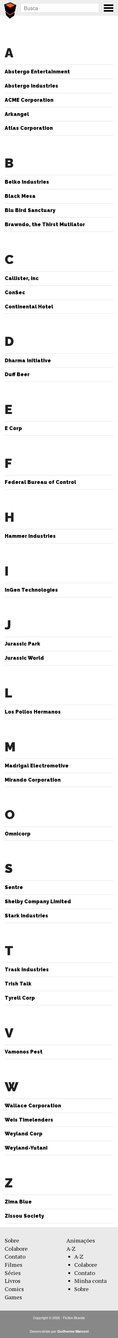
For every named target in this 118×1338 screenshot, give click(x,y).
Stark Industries (26, 916)
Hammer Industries (30, 536)
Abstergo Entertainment (37, 72)
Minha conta (90, 1280)
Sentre (14, 887)
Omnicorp (18, 834)
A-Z (71, 1248)
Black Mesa (20, 196)
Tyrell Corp (20, 998)
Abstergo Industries (31, 86)
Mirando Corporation (33, 780)
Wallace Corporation (33, 1106)
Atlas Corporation (29, 128)
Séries (13, 1273)
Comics (14, 1289)
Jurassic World (24, 658)
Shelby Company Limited (38, 901)
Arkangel (17, 114)
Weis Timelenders (29, 1120)
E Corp (13, 428)
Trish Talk (18, 984)
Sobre (12, 1240)
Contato (15, 1256)
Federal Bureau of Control (40, 482)
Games (13, 1297)
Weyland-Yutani (26, 1148)
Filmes (13, 1264)
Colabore (16, 1248)
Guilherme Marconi (73, 1331)
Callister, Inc (22, 278)
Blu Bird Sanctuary (30, 210)
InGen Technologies (31, 590)
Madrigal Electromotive (37, 766)
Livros (12, 1280)
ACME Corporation (29, 100)
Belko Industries (27, 182)
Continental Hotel (29, 307)
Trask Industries (27, 970)
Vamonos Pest (23, 1052)
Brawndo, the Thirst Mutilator (45, 224)
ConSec (15, 293)
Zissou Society (24, 1216)
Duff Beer (17, 374)
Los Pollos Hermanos (33, 712)
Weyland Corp (23, 1134)
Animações (80, 1240)
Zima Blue (18, 1202)
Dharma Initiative (28, 361)
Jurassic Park (22, 644)
